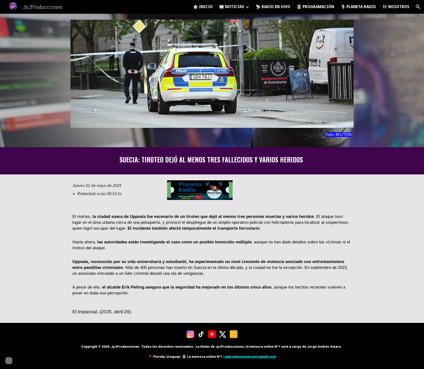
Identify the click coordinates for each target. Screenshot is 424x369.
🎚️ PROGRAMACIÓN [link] (315, 6)
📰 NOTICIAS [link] (231, 6)
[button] (418, 7)
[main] (212, 134)
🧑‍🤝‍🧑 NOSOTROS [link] (395, 6)
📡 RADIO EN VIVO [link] (273, 6)
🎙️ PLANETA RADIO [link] (358, 6)
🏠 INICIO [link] (203, 6)
